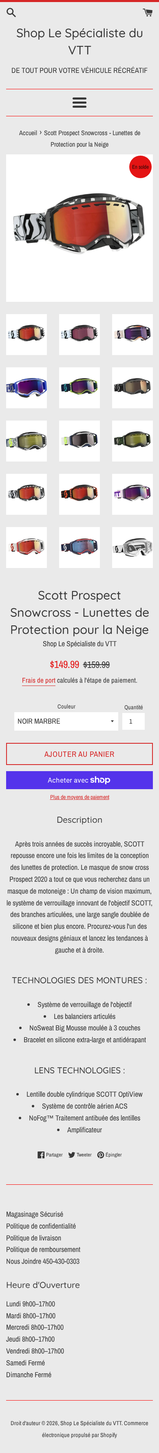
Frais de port (38, 680)
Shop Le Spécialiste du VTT (79, 41)
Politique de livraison (33, 1238)
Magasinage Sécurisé (34, 1214)
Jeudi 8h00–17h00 (30, 1339)
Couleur (66, 706)
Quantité (133, 707)
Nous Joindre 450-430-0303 (43, 1261)
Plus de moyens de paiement (79, 797)
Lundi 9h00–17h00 (30, 1304)
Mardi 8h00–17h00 (30, 1315)
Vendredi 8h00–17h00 (35, 1351)
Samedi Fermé (25, 1363)
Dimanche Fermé (28, 1374)
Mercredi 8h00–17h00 (35, 1327)
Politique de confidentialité (41, 1226)
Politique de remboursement (43, 1249)
